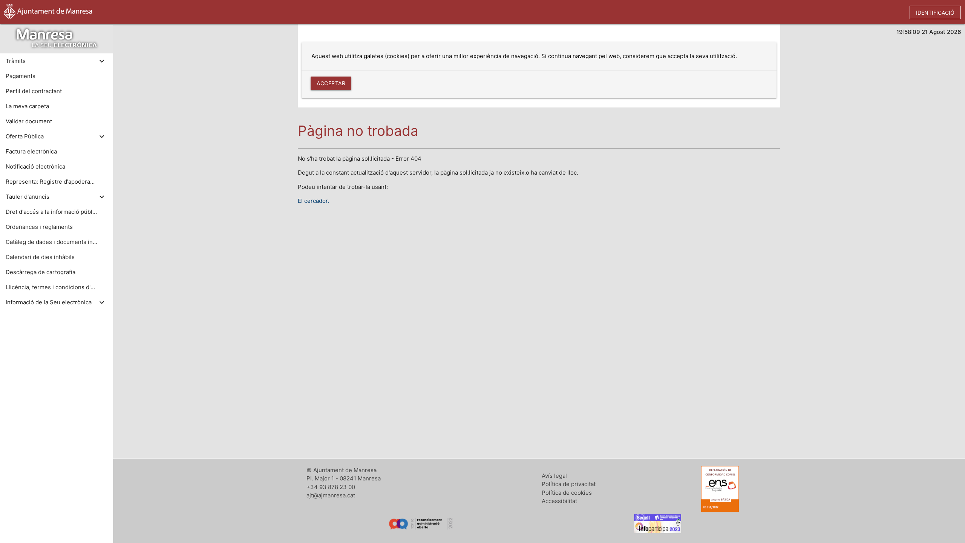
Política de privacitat (569, 484)
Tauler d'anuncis (27, 196)
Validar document (29, 121)
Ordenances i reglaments (39, 226)
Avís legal (554, 475)
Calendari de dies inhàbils (40, 257)
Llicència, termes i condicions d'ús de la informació (51, 287)
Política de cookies (567, 492)
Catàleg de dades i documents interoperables (51, 241)
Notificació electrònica (35, 166)
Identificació (935, 12)
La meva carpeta (27, 106)
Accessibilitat (559, 501)
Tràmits (16, 60)
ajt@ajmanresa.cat (330, 495)
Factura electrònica (31, 151)
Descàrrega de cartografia (40, 272)
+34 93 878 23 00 (330, 487)
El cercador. (313, 200)
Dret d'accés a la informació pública (51, 211)
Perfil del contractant (34, 91)
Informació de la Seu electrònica (49, 302)
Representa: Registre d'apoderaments (51, 181)
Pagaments (20, 76)
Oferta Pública (25, 136)
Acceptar (331, 83)
